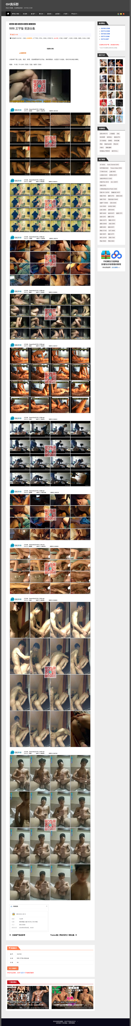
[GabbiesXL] (119, 111)
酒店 (89, 38)
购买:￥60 (15, 34)
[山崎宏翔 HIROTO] (103, 63)
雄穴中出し (115, 151)
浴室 (71, 38)
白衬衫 (111, 206)
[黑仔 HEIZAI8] (119, 87)
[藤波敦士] (119, 119)
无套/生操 (113, 199)
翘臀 (111, 216)
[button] (123, 14)
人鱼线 (103, 175)
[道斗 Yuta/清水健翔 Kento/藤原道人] (103, 95)
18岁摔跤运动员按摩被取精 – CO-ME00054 (67, 1005)
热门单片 (62, 1002)
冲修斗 (102, 147)
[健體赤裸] (111, 103)
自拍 (84, 38)
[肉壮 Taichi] (111, 119)
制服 (16, 1002)
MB (25, 38)
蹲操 (103, 230)
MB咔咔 (30, 38)
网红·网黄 (16, 14)
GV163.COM (105, 28)
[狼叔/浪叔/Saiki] (103, 71)
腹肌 (80, 38)
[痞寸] (111, 87)
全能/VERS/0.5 (106, 178)
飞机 (41, 1002)
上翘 (112, 171)
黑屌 (112, 237)
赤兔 (118, 133)
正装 (113, 203)
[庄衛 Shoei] (103, 103)
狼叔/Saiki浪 (108, 144)
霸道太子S (117, 137)
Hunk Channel (113, 164)
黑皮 (103, 241)
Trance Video (116, 168)
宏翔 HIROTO (104, 133)
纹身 (103, 216)
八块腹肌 (112, 133)
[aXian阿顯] (103, 119)
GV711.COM (105, 36)
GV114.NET (105, 39)
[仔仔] (119, 103)
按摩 (25, 14)
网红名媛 (25, 24)
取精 (58, 14)
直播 (75, 38)
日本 (42, 14)
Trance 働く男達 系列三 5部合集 (62, 935)
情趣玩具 (115, 192)
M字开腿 (104, 168)
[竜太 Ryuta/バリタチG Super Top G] (111, 79)
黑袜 (101, 144)
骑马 (103, 237)
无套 (61, 38)
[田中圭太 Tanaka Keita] (119, 95)
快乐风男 (102, 137)
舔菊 (111, 227)
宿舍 (45, 38)
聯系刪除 (72, 1023)
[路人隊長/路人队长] (103, 111)
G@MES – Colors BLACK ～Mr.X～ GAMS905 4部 (26, 1005)
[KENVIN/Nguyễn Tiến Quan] (111, 63)
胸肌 (112, 220)
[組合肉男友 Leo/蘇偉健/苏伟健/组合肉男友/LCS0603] (111, 71)
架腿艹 (66, 38)
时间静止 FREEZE (105, 151)
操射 (103, 199)
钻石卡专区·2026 (69, 1002)
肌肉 (103, 220)
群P (26, 1002)
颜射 (111, 234)
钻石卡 (22, 973)
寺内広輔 (116, 140)
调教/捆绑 (108, 147)
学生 (41, 38)
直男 (66, 14)
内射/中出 (104, 182)
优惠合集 (11, 24)
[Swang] (119, 63)
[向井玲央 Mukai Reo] (111, 111)
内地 (16, 24)
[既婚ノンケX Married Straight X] (103, 87)
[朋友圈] (118, 13)
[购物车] (121, 13)
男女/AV (116, 144)
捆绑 (111, 196)
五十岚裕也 (103, 140)
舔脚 (103, 227)
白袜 (103, 209)
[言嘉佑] (103, 79)
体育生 (113, 175)
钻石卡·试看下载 (35, 1002)
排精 (119, 196)
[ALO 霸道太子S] (111, 95)
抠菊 (103, 196)
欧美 (50, 14)
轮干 (112, 230)
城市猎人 (109, 137)
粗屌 (111, 213)
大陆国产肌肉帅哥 (18, 935)
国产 (34, 14)
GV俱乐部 (12, 4)
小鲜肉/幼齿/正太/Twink (108, 189)
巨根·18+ (50, 38)
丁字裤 (36, 38)
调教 (29, 1002)
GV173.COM (105, 31)
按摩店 (110, 140)
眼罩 (103, 213)
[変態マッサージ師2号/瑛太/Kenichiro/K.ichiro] (119, 79)
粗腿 (119, 213)
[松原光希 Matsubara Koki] (119, 71)
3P (102, 164)
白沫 (103, 206)
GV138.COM (105, 34)
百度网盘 (20, 24)
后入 (114, 182)
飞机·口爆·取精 (32, 24)
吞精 (103, 185)
